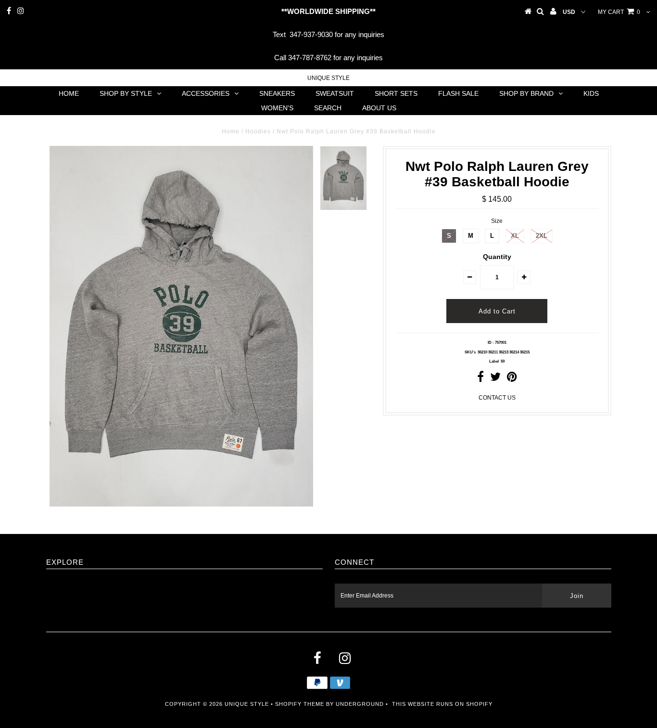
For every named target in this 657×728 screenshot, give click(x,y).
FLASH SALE (458, 93)
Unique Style (328, 78)
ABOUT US (379, 108)
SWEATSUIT (335, 93)
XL (515, 235)
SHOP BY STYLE (126, 93)
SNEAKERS (277, 93)
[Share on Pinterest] (512, 379)
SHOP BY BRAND (526, 93)
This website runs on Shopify (442, 704)
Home (231, 131)
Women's (277, 108)
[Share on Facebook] (480, 379)
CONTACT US (497, 397)
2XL (541, 235)
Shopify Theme (299, 704)
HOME (69, 93)
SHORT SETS (396, 93)
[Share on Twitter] (495, 379)
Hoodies (258, 131)
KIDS (591, 93)
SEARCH (327, 108)
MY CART (619, 12)
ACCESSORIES (205, 93)
